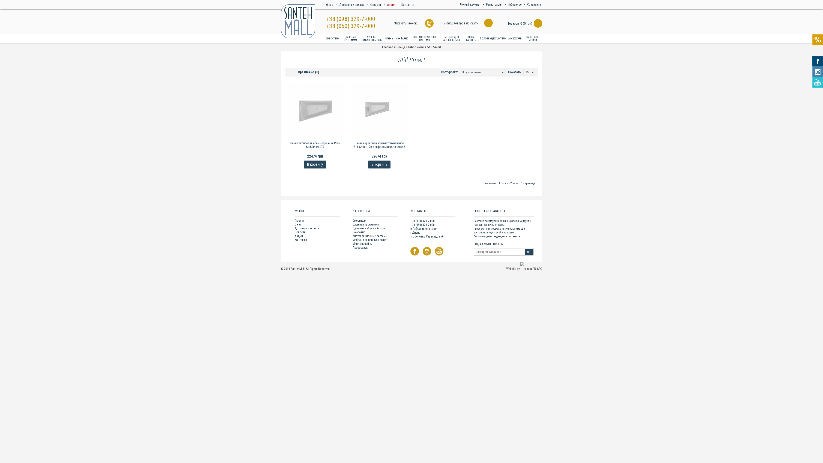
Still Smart (434, 47)
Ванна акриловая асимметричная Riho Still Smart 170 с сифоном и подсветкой (379, 145)
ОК (528, 252)
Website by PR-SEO (524, 269)
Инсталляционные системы (370, 236)
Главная (387, 47)
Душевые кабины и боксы (369, 228)
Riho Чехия (416, 47)
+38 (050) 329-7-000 (350, 26)
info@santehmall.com (423, 228)
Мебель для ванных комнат (370, 240)
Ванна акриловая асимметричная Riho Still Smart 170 (315, 145)
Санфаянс (359, 232)
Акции (299, 236)
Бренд (400, 47)
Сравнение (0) (308, 72)
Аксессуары (360, 247)
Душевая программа (366, 224)
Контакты (301, 240)
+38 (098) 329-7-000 (350, 19)
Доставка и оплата (307, 228)
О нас (298, 224)
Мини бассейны (362, 243)
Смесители (359, 220)
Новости (300, 232)
